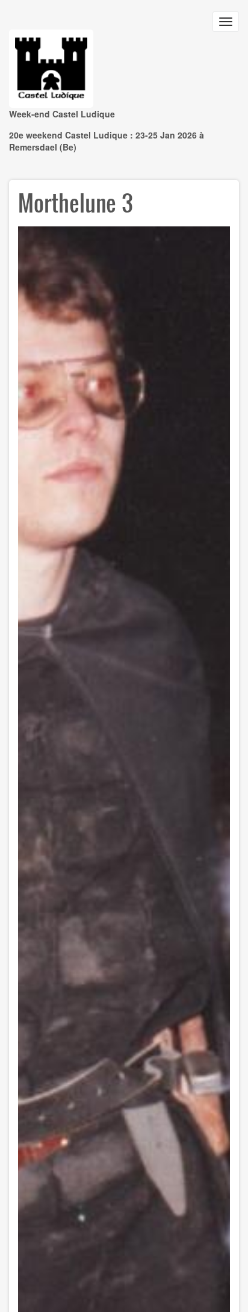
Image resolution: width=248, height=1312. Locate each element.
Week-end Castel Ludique (62, 114)
